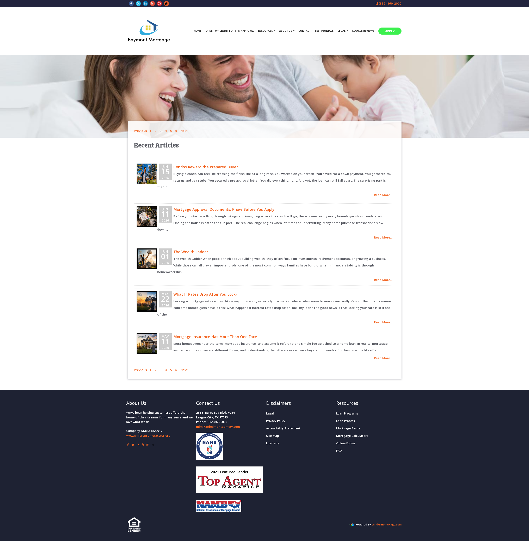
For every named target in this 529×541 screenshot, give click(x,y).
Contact (304, 31)
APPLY (390, 31)
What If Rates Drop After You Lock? (205, 294)
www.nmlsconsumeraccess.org (148, 435)
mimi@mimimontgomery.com (218, 427)
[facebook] (131, 3)
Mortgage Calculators (352, 436)
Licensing (272, 443)
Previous (140, 131)
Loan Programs (347, 413)
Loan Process (345, 421)
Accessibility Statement (283, 428)
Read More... (383, 195)
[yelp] (152, 3)
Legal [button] (342, 31)
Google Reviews (363, 31)
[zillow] (166, 3)
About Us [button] (286, 31)
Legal (270, 413)
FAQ (339, 451)
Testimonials (324, 31)
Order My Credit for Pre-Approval (230, 31)
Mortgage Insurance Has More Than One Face (215, 336)
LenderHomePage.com (387, 524)
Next (184, 131)
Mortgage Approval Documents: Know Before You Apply (223, 209)
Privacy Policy (275, 421)
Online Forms (345, 443)
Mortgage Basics (348, 428)
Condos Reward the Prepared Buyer (205, 166)
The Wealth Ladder (190, 251)
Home (197, 31)
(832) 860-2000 (390, 3)
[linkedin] (145, 3)
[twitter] (138, 3)
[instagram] (159, 3)
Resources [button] (265, 31)
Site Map (272, 436)
